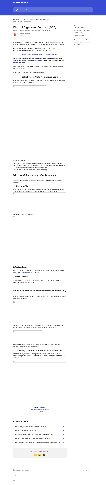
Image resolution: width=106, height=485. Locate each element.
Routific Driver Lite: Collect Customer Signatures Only (81, 39)
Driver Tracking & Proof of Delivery (39, 19)
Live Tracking (37, 60)
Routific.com (86, 470)
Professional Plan (19, 63)
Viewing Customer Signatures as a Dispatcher (82, 43)
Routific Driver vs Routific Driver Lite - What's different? (39, 54)
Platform (25, 19)
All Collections (17, 19)
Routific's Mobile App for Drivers (40, 409)
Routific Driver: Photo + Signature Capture (80, 26)
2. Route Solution (79, 35)
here (34, 282)
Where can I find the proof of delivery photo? (82, 31)
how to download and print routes (28, 272)
